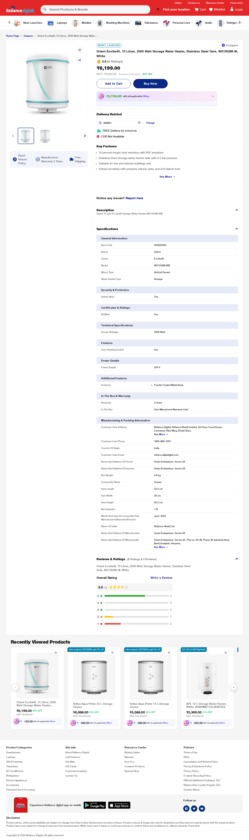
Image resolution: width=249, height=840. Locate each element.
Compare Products (134, 766)
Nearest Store (131, 771)
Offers (146, 96)
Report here (134, 198)
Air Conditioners (14, 771)
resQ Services (72, 757)
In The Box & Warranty (115, 395)
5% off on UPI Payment (193, 649)
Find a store (236, 3)
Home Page (12, 36)
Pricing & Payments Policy (198, 766)
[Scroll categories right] (240, 22)
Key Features (106, 146)
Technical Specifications (117, 325)
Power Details (110, 360)
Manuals (129, 757)
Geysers (28, 36)
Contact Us (71, 775)
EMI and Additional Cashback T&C (202, 780)
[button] (173, 9)
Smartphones (13, 752)
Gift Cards (70, 766)
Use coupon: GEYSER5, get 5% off (86, 649)
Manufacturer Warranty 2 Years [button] (52, 159)
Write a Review (161, 578)
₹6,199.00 (108, 68)
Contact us (194, 3)
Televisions (12, 766)
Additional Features (114, 378)
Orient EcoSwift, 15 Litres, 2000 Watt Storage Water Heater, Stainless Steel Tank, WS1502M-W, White (167, 53)
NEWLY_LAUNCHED (109, 45)
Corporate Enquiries (76, 771)
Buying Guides (132, 752)
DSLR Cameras (14, 761)
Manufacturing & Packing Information (125, 420)
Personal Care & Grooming (20, 789)
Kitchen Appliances (16, 780)
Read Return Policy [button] (22, 159)
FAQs (186, 757)
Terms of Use (190, 752)
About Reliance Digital (77, 752)
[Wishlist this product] (55, 652)
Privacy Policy (191, 771)
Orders (178, 3)
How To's (129, 761)
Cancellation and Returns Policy (201, 761)
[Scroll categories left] (9, 22)
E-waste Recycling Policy (197, 775)
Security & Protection (115, 290)
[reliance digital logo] (20, 9)
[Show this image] (26, 136)
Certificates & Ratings (115, 307)
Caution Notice (192, 789)
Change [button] (150, 122)
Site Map (70, 761)
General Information (114, 238)
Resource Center (215, 3)
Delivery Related (109, 114)
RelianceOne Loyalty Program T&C (202, 785)
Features (106, 343)
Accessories (12, 785)
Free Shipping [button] (80, 159)
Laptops (10, 757)
